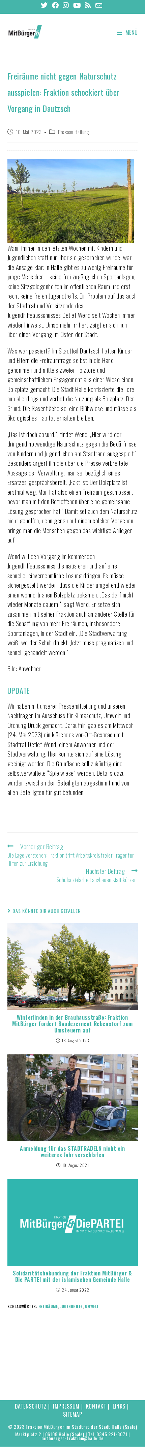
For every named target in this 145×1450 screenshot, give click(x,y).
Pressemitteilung (73, 131)
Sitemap (72, 1414)
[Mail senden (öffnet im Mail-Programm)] (99, 5)
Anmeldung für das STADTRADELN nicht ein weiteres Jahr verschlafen (72, 1151)
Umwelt (92, 1306)
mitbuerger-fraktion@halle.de (72, 1438)
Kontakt (96, 1406)
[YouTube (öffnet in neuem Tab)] (77, 5)
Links (119, 1406)
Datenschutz (31, 1406)
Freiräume (48, 1306)
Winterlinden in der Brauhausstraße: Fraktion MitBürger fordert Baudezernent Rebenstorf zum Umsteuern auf (72, 1024)
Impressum (66, 1406)
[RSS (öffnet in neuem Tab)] (88, 5)
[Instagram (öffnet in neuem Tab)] (66, 5)
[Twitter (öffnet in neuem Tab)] (45, 5)
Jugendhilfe (71, 1306)
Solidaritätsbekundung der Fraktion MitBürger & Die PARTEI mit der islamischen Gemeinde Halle (72, 1276)
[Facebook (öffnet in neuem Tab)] (55, 5)
